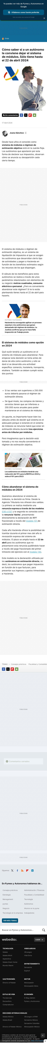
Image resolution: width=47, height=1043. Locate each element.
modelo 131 (32, 521)
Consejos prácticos (18, 664)
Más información (37, 1041)
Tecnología (28, 899)
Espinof (27, 971)
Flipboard (30, 115)
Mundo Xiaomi (8, 965)
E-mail (34, 115)
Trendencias (7, 998)
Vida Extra (28, 955)
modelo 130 (35, 552)
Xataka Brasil (7, 1020)
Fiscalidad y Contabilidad (34, 895)
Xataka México (8, 1017)
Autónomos (28, 904)
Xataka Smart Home (10, 962)
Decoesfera (7, 1001)
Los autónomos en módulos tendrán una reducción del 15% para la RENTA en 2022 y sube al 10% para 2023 (22, 474)
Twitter (25, 115)
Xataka (5, 952)
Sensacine (28, 967)
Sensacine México (31, 1020)
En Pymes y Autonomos (13, 320)
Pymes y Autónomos (32, 1001)
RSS (22, 870)
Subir (37, 940)
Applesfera (7, 959)
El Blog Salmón (29, 998)
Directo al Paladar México (12, 1027)
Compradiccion (8, 1005)
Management (8, 899)
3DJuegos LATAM (31, 1017)
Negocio (6, 908)
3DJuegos (28, 952)
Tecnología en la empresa (13, 913)
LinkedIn (32, 870)
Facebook (21, 115)
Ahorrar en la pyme (31, 908)
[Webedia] (9, 941)
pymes (5, 904)
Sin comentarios (11, 115)
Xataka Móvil (7, 955)
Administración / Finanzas (34, 890)
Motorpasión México (32, 1027)
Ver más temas (10, 921)
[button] (18, 132)
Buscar (44, 930)
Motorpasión (29, 983)
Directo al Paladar (9, 983)
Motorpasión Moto (31, 986)
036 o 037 (7, 511)
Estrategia (7, 895)
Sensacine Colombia (31, 1023)
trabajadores (29, 913)
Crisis (7, 38)
